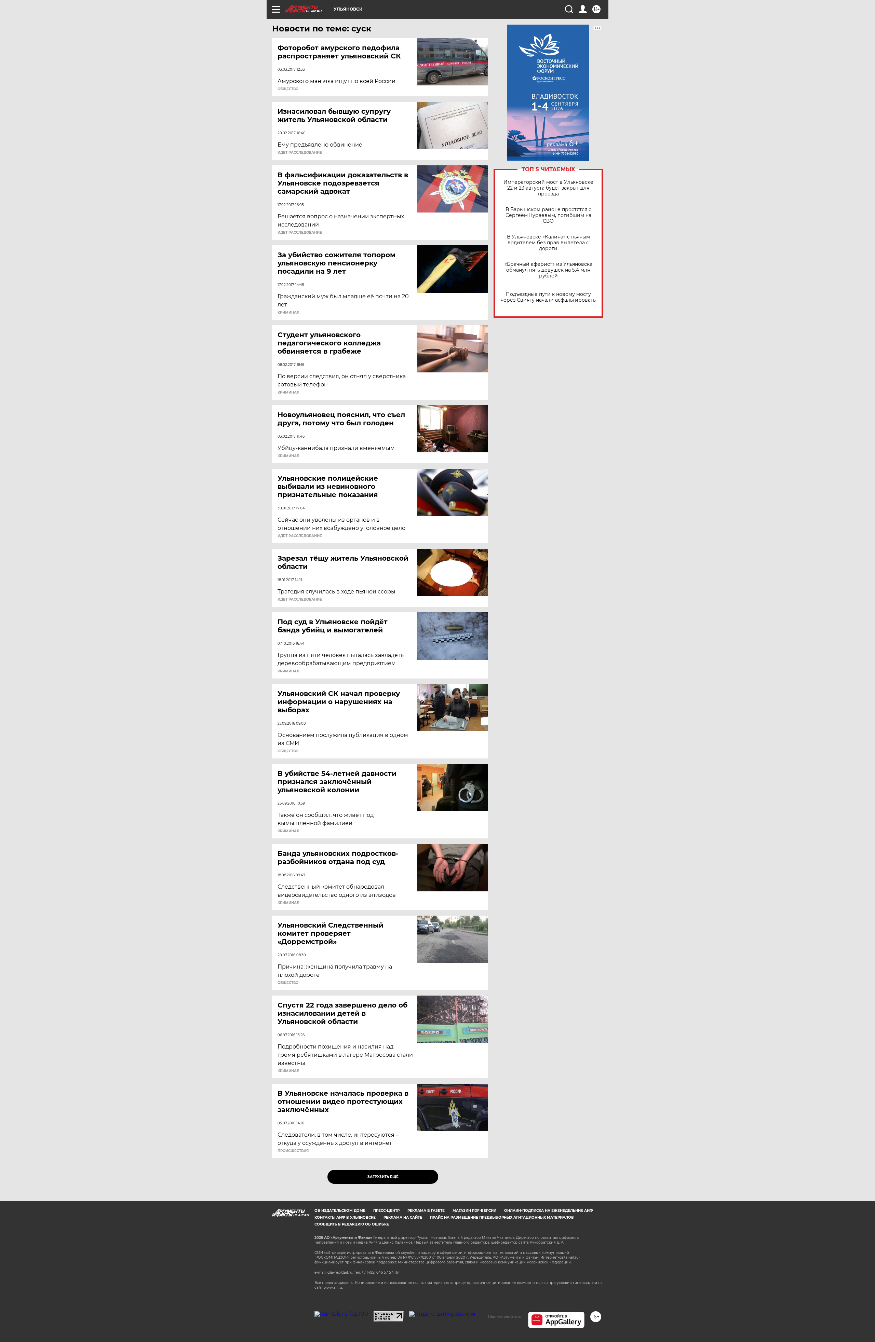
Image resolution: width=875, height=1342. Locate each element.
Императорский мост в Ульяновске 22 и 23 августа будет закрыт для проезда (548, 188)
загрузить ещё (383, 1177)
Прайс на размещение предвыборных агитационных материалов (502, 1217)
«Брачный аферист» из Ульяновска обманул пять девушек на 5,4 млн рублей (548, 270)
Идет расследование (300, 152)
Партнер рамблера (504, 1316)
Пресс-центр (386, 1210)
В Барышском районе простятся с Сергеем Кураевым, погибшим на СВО (548, 215)
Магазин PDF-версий (474, 1210)
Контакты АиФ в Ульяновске (345, 1217)
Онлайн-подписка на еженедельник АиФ (548, 1210)
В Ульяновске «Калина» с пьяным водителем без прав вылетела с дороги (548, 242)
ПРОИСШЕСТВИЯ (293, 1151)
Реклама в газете (426, 1210)
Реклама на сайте (402, 1217)
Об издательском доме (339, 1210)
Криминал (288, 312)
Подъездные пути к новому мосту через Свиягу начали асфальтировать (548, 297)
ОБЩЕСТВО (288, 89)
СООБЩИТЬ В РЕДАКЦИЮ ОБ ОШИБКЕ (351, 1224)
